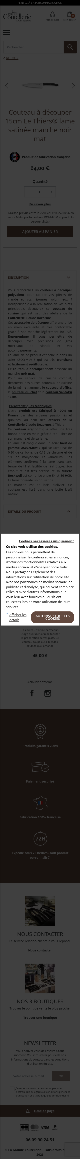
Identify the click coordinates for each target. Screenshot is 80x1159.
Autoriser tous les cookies (53, 617)
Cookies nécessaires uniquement (46, 541)
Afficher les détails (17, 617)
